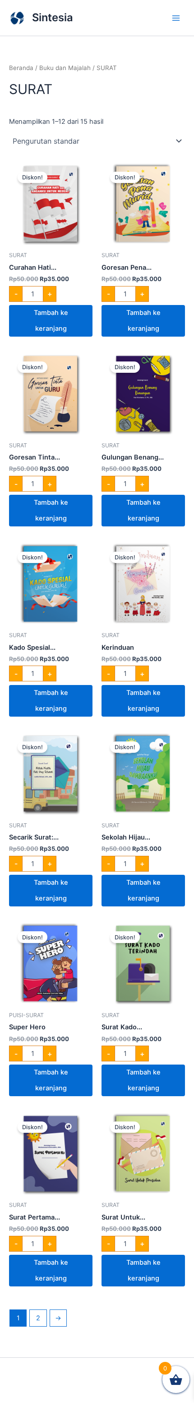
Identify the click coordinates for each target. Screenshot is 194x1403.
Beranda (21, 67)
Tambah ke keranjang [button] (51, 321)
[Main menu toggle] (176, 18)
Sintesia (52, 17)
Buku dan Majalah (65, 67)
